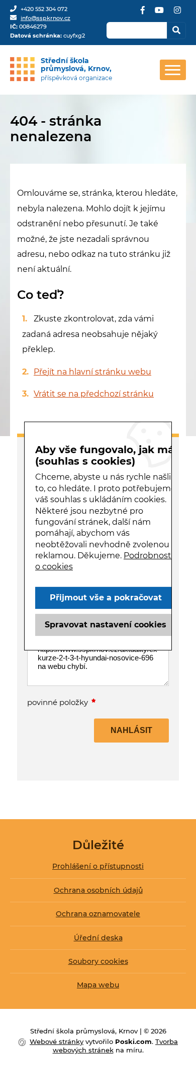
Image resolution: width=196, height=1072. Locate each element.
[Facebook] (143, 14)
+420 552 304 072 (44, 9)
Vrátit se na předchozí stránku (94, 394)
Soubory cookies (98, 961)
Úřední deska (98, 937)
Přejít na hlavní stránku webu (92, 372)
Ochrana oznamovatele (98, 913)
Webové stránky (56, 1041)
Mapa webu (98, 984)
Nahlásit (131, 730)
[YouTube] (159, 14)
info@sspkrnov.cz (45, 18)
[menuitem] (98, 870)
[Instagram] (177, 14)
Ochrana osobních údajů (98, 890)
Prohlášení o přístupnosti (98, 866)
